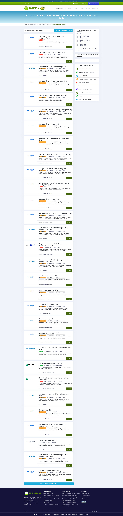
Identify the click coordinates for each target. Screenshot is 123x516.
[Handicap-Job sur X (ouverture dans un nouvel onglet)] (28, 3)
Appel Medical (45, 449)
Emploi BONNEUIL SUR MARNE (83, 40)
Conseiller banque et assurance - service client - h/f (54, 379)
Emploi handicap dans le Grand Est (69, 502)
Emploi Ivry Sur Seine (81, 44)
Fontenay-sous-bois (58, 365)
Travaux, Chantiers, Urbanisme (85, 92)
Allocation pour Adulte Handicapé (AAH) (51, 504)
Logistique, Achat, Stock (83, 75)
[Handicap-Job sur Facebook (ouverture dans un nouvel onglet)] (25, 3)
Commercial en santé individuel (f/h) (52, 52)
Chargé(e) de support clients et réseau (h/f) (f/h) (55, 348)
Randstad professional (47, 46)
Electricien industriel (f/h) (48, 304)
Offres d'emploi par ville (48, 493)
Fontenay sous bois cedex (62, 472)
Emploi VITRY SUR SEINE (82, 39)
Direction (80, 96)
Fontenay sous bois (57, 39)
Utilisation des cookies (83, 514)
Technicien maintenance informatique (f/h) (55, 154)
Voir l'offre (69, 61)
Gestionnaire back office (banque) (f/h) (53, 67)
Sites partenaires (85, 498)
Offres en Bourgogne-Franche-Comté (70, 495)
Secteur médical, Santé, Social (85, 69)
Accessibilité (47, 514)
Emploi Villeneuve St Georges (83, 43)
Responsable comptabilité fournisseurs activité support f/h (53, 244)
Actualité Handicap (86, 495)
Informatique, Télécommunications (86, 89)
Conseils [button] (81, 8)
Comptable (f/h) (45, 410)
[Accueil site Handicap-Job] (34, 8)
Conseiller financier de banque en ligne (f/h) (55, 110)
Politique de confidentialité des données (69, 514)
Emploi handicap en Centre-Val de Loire (70, 498)
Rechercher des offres (72, 8)
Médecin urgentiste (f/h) (48, 440)
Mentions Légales (55, 514)
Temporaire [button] (43, 68)
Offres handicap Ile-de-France (68, 505)
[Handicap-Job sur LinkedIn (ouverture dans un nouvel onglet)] (32, 4)
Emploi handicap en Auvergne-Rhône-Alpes (71, 493)
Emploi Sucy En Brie (81, 41)
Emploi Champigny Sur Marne (83, 36)
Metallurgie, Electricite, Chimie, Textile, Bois (87, 79)
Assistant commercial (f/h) (48, 276)
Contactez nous (85, 497)
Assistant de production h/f (49, 124)
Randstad (45, 75)
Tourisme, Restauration (81, 85)
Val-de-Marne (48, 39)
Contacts (88, 8)
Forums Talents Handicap (48, 254)
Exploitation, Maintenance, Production (86, 72)
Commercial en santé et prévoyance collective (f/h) (52, 37)
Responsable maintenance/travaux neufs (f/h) (54, 139)
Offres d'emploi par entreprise (49, 497)
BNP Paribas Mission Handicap (49, 372)
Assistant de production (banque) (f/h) (53, 81)
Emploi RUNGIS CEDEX (81, 45)
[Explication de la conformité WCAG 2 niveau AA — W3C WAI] (83, 502)
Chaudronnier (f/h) (46, 319)
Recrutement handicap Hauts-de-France (70, 504)
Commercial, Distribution (84, 82)
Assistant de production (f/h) (49, 333)
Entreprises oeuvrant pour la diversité (51, 498)
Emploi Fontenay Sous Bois (82, 35)
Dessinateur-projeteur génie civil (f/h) (53, 95)
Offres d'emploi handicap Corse (68, 500)
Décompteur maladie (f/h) (48, 290)
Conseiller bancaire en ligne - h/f (51, 364)
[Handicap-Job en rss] (92, 511)
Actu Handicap (95, 8)
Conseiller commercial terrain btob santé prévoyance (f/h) (54, 184)
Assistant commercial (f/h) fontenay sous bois (54, 395)
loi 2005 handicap (47, 502)
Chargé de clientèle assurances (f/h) (52, 169)
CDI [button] (41, 39)
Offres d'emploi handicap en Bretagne (70, 497)
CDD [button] (41, 351)
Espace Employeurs (86, 493)
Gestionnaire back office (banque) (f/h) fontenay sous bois (53, 228)
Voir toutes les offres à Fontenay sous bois (63, 30)
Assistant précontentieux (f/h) (50, 471)
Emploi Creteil (80, 33)
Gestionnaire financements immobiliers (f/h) (55, 213)
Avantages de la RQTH (48, 500)
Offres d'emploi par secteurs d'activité (51, 495)
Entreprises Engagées (61, 8)
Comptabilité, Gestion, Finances (85, 99)
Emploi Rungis (80, 37)
